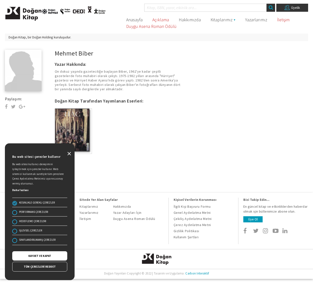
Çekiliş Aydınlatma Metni (193, 219)
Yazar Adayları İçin (127, 212)
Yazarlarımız (256, 20)
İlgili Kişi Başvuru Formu (192, 206)
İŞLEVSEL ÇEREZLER (30, 230)
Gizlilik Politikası (186, 231)
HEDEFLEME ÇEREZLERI (32, 221)
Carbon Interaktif (197, 273)
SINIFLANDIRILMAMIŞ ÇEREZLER (37, 239)
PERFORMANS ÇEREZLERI (33, 212)
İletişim (283, 20)
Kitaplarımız (222, 20)
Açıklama (160, 20)
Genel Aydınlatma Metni (192, 212)
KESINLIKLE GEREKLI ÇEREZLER (37, 202)
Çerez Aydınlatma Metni (192, 225)
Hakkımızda (190, 20)
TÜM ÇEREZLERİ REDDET (40, 266)
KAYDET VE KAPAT (39, 256)
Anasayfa (134, 20)
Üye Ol (253, 219)
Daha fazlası (20, 190)
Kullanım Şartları (186, 237)
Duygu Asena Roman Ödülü (151, 26)
